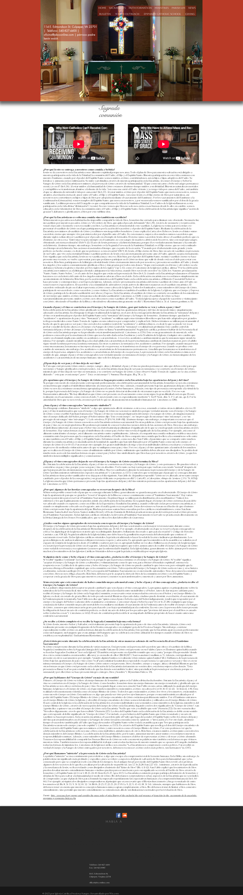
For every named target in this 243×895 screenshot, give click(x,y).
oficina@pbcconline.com (59, 34)
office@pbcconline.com (99, 882)
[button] (117, 8)
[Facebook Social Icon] (118, 815)
